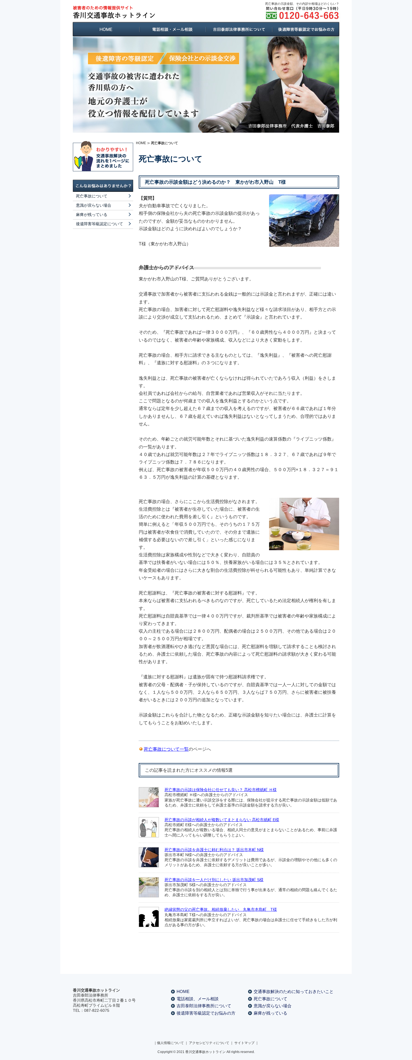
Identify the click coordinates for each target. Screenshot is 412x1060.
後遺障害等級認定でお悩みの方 (206, 1013)
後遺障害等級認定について (99, 224)
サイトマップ (244, 1043)
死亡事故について (91, 196)
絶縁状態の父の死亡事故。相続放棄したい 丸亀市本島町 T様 (221, 909)
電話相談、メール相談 (198, 998)
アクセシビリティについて (209, 1043)
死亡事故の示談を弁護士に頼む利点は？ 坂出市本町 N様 (214, 849)
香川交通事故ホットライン (205, 1052)
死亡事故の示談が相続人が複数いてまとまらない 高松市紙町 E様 (222, 819)
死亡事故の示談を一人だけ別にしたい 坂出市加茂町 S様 (214, 879)
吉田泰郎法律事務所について (204, 1005)
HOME (141, 143)
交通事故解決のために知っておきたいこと (294, 991)
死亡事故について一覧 (166, 749)
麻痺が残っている (91, 214)
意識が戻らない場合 (93, 205)
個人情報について (170, 1043)
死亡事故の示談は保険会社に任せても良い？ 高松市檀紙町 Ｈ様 (221, 789)
